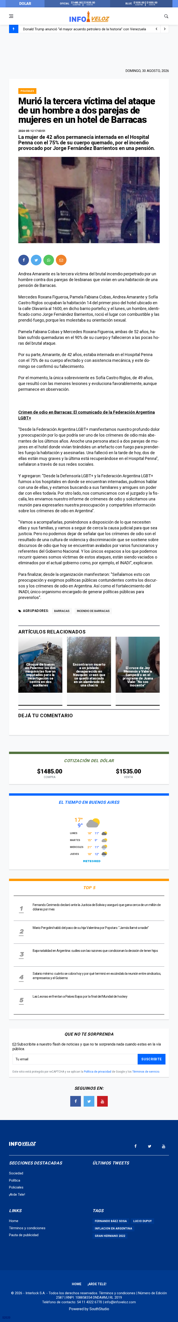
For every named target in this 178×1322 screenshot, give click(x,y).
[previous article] (165, 29)
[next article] (156, 29)
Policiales (27, 91)
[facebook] (23, 260)
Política (14, 1180)
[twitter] (36, 260)
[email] (61, 260)
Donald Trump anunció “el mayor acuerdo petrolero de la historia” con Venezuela (84, 29)
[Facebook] (75, 1101)
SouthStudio (99, 1309)
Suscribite (151, 1059)
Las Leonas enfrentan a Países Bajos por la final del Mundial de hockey (80, 996)
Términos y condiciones (27, 1228)
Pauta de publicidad (23, 1235)
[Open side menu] (11, 16)
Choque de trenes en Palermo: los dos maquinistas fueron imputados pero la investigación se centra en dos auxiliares (40, 674)
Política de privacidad (97, 1071)
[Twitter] (89, 1101)
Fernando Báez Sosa (111, 1221)
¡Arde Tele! (17, 1194)
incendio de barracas (93, 611)
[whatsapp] (48, 260)
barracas (62, 611)
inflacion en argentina (113, 1228)
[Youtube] (102, 1101)
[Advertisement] (89, 50)
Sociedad (16, 1173)
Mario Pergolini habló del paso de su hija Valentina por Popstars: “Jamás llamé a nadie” (91, 928)
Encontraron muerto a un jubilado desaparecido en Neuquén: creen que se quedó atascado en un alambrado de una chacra (89, 674)
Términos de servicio (145, 1071)
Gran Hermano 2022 (110, 1236)
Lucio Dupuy (142, 1221)
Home (13, 1221)
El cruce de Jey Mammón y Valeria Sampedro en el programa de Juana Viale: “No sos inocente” (138, 676)
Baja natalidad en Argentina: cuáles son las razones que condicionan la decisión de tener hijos (95, 951)
